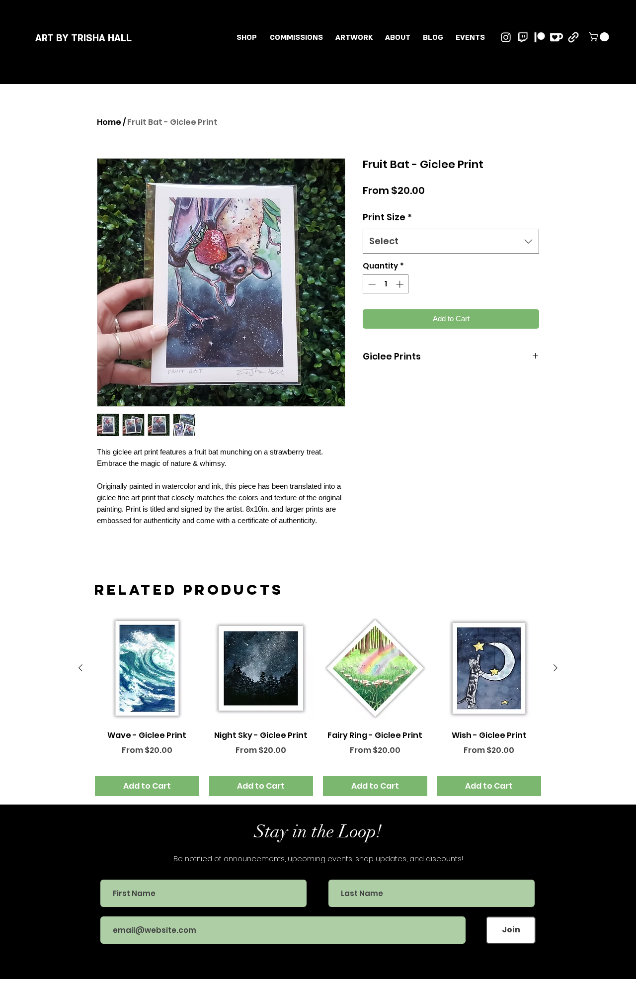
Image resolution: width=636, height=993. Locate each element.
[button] (354, 37)
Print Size (387, 217)
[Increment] (400, 284)
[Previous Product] (80, 668)
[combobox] (451, 241)
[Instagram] (505, 37)
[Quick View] (147, 668)
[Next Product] (555, 668)
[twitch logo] (522, 37)
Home (109, 122)
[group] (318, 706)
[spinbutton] (386, 284)
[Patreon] (539, 37)
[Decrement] (371, 284)
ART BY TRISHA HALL (83, 38)
